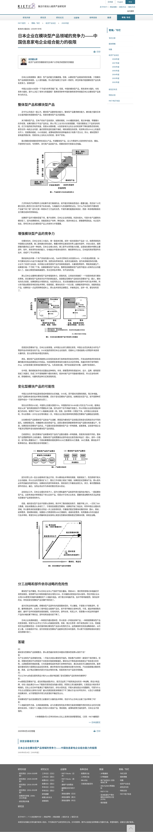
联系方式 (131, 7)
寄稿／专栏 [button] (126, 17)
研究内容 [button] (26, 17)
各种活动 (84, 769)
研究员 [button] (43, 17)
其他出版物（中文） (69, 800)
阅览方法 (122, 7)
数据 (101, 769)
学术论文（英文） (48, 791)
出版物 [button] (76, 17)
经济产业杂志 (51, 23)
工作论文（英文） (48, 777)
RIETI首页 (22, 23)
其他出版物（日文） (69, 794)
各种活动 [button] (93, 17)
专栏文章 (112, 38)
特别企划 (112, 95)
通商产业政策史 (67, 785)
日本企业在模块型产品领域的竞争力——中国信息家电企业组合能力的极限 (57, 748)
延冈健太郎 (32, 59)
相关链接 (104, 803)
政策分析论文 (47, 797)
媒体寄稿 (112, 44)
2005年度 (65, 23)
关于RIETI (103, 7)
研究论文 (45, 769)
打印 (98, 52)
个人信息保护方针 (34, 817)
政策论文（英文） (48, 784)
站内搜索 (130, 11)
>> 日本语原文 (94, 722)
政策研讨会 (85, 773)
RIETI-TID (104, 791)
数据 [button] (109, 17)
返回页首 (131, 828)
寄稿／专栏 (35, 23)
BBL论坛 (84, 780)
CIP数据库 (104, 777)
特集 (110, 49)
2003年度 (115, 78)
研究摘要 (45, 794)
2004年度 (115, 74)
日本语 (110, 2)
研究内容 (22, 769)
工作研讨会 (85, 777)
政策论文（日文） (48, 780)
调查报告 (45, 801)
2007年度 (115, 63)
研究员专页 (113, 89)
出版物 (63, 769)
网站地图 (113, 7)
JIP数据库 (104, 773)
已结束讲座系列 (87, 784)
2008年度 (115, 59)
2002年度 (115, 82)
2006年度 (115, 67)
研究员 (21, 806)
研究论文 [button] (60, 17)
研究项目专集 (24, 801)
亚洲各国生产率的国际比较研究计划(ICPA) (107, 797)
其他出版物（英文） (69, 797)
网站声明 (47, 817)
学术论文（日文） (48, 787)
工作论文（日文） (48, 773)
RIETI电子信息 (114, 101)
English (120, 2)
